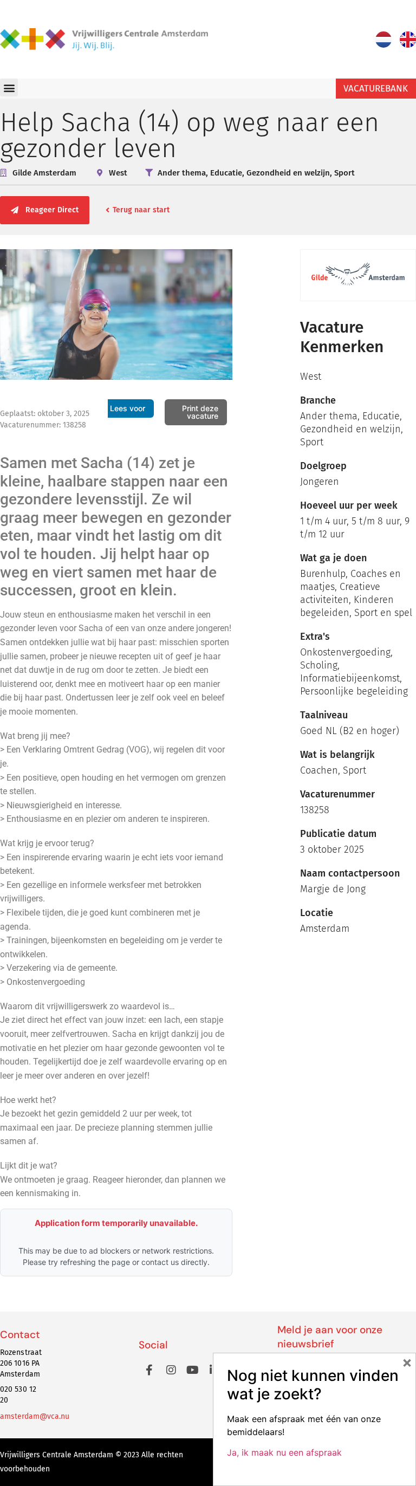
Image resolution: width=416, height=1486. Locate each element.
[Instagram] (171, 1370)
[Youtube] (193, 1370)
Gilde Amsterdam (44, 173)
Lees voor (127, 408)
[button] (9, 87)
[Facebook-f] (149, 1370)
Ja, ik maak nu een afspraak (284, 1452)
